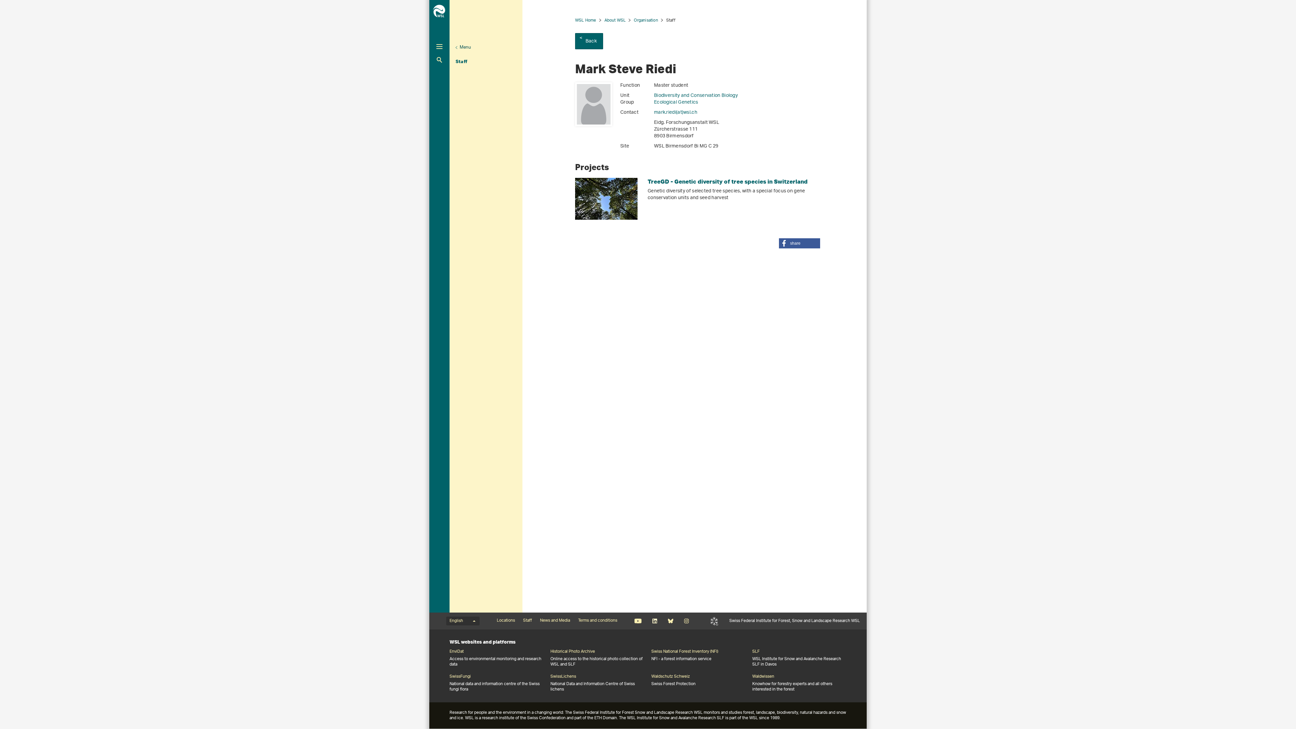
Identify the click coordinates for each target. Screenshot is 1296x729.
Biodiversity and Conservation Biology (696, 95)
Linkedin (654, 621)
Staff (461, 61)
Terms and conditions (597, 620)
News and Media (555, 620)
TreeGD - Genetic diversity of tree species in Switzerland (728, 181)
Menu (465, 47)
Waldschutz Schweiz (670, 676)
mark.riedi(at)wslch (675, 112)
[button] (799, 243)
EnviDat (457, 651)
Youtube (638, 621)
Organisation (646, 20)
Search (439, 60)
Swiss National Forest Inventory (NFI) (684, 651)
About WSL (615, 20)
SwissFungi (460, 676)
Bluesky (670, 621)
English (456, 621)
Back (591, 41)
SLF (714, 621)
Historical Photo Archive (572, 651)
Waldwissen (763, 676)
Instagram (686, 621)
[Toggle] (439, 46)
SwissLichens (563, 676)
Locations (506, 620)
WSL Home (585, 20)
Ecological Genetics (676, 102)
